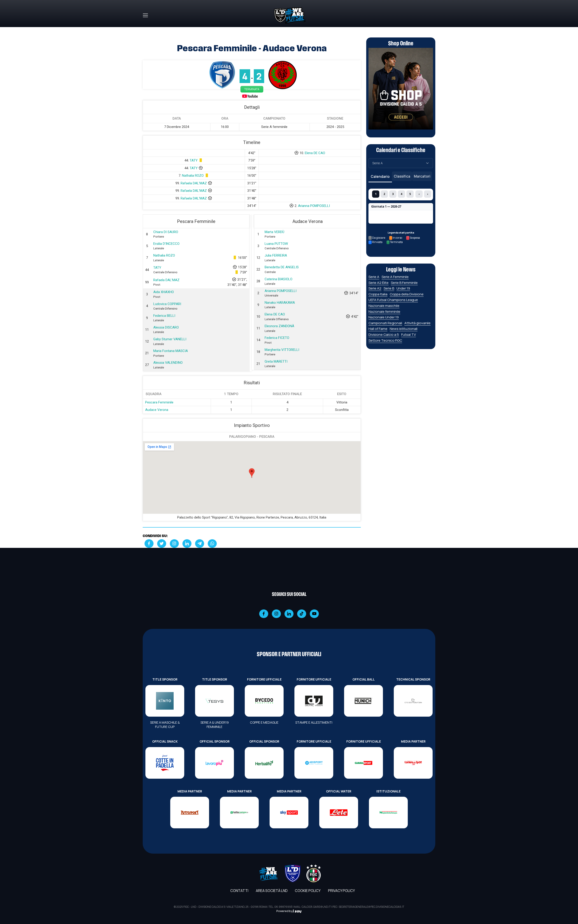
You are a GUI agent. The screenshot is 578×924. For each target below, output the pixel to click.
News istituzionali (403, 328)
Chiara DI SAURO (165, 232)
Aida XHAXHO (163, 292)
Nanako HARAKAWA (280, 303)
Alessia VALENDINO (168, 363)
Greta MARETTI (276, 361)
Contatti (239, 890)
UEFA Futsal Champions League (393, 299)
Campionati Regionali (385, 323)
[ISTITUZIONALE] (388, 812)
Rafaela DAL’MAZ (166, 280)
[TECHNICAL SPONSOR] (413, 701)
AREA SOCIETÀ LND (272, 890)
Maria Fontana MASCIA (170, 351)
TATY (194, 160)
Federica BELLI (164, 316)
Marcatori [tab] (422, 176)
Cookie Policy (308, 890)
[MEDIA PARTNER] (413, 763)
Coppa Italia (377, 294)
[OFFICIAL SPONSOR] (214, 763)
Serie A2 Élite (378, 282)
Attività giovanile (417, 323)
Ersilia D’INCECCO (166, 244)
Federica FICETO (277, 338)
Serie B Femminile (404, 282)
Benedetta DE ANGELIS (282, 267)
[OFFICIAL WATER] (338, 812)
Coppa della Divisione (407, 294)
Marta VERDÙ (274, 232)
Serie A (373, 276)
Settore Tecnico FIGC (385, 340)
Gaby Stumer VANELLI (169, 339)
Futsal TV (408, 334)
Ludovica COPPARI (167, 304)
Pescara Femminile (159, 402)
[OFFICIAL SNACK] (164, 763)
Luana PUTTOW (276, 244)
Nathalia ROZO (193, 176)
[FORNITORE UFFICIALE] (264, 701)
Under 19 (403, 288)
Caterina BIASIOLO (278, 279)
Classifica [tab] (402, 176)
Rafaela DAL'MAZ (194, 183)
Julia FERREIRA (276, 255)
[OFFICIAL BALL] (363, 701)
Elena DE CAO (315, 153)
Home (148, 29)
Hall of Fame (377, 328)
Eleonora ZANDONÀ (279, 326)
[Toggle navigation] (145, 15)
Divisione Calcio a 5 (383, 334)
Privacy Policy (341, 890)
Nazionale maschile (383, 305)
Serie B (389, 288)
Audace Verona (156, 410)
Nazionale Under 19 (383, 317)
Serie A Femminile (395, 276)
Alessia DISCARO (166, 327)
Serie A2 (374, 288)
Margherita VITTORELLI (282, 350)
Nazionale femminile (384, 311)
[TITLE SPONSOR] (164, 701)
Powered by (284, 911)
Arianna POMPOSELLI (314, 206)
